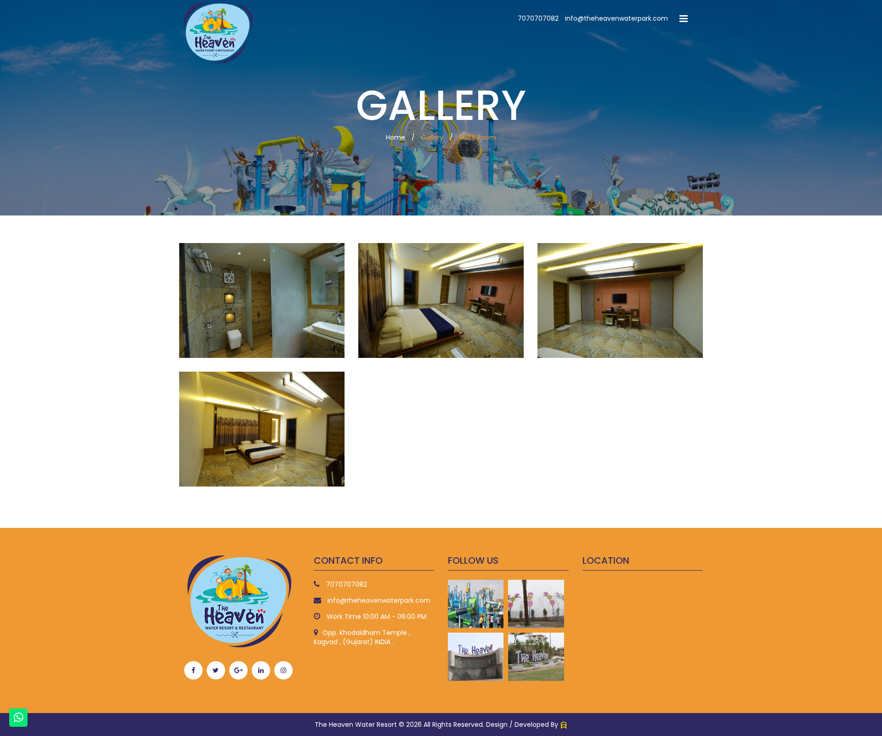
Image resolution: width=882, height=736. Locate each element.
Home (395, 137)
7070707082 (538, 18)
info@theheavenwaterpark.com (616, 18)
